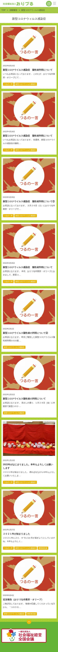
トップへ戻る (29, 622)
